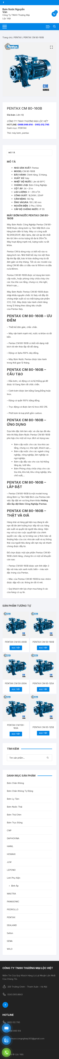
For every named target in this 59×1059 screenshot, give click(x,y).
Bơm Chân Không (15, 783)
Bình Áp (15, 885)
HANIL (10, 846)
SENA (9, 941)
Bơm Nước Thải (14, 806)
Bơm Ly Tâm (13, 798)
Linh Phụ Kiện (13, 877)
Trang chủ (7, 37)
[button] (51, 47)
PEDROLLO (12, 909)
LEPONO (11, 870)
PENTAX (18, 37)
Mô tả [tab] (11, 152)
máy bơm (16, 133)
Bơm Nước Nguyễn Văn (13, 10)
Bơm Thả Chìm (14, 814)
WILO (9, 949)
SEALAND (12, 925)
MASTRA (11, 893)
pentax (25, 133)
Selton (10, 933)
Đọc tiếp (16, 648)
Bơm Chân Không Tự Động (20, 791)
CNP (9, 830)
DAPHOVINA (13, 838)
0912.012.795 (42, 124)
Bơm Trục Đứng (14, 822)
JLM (9, 862)
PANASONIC (13, 901)
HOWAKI (11, 854)
